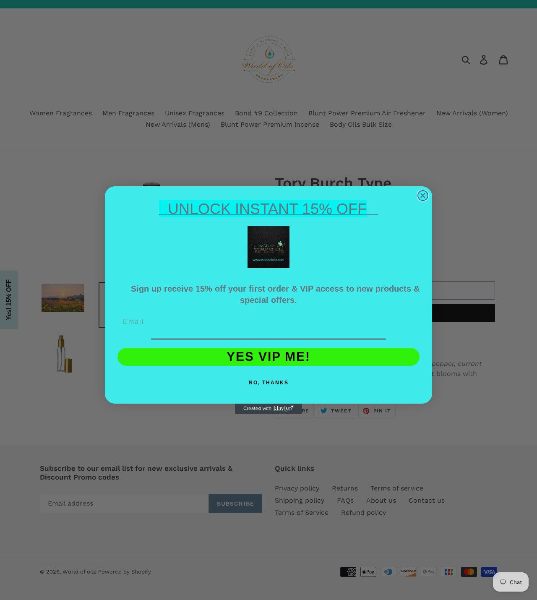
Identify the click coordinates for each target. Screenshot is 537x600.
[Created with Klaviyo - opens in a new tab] (268, 409)
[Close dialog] (423, 195)
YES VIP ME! (268, 356)
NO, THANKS (269, 383)
